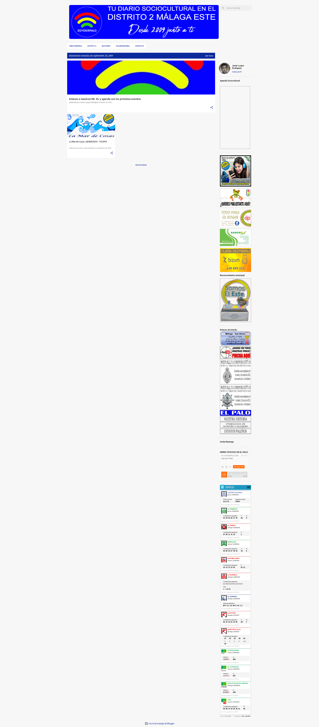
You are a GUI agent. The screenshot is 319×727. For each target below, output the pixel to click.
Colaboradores (123, 46)
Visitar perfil (237, 72)
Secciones (106, 46)
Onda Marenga (75, 46)
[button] (211, 107)
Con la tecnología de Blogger (161, 723)
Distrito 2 (91, 46)
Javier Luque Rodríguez (238, 66)
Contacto (139, 46)
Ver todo (209, 56)
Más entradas (141, 165)
